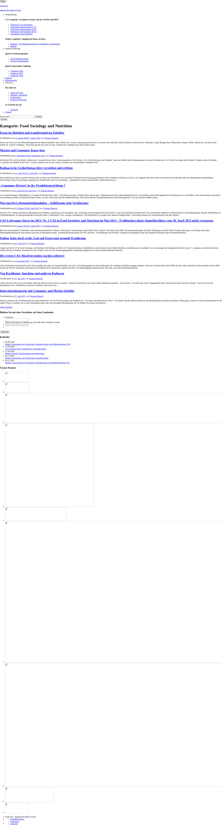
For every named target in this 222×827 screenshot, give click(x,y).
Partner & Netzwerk (18, 100)
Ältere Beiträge (6, 307)
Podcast (13, 46)
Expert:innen (15, 97)
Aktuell (8, 112)
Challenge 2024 (16, 76)
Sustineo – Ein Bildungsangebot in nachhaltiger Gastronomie (35, 44)
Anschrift (14, 110)
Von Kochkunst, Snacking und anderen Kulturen (32, 273)
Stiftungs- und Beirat (18, 95)
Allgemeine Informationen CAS (23, 27)
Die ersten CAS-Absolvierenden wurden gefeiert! (32, 255)
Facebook (9, 317)
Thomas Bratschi (51, 138)
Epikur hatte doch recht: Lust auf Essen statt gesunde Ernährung (43, 238)
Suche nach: (5, 116)
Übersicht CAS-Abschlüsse (21, 25)
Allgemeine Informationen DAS (23, 29)
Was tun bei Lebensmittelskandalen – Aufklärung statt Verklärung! (44, 203)
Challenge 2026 (16, 71)
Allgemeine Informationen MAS (23, 32)
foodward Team (16, 93)
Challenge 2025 (16, 73)
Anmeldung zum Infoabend (21, 34)
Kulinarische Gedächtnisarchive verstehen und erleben (36, 168)
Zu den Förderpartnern (19, 61)
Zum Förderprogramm (19, 59)
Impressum (14, 821)
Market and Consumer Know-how (22, 150)
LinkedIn (14, 824)
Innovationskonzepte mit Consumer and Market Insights (37, 290)
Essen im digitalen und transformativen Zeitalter (32, 132)
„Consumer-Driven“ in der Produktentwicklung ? (32, 185)
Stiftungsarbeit (11, 80)
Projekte (8, 78)
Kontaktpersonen (17, 819)
